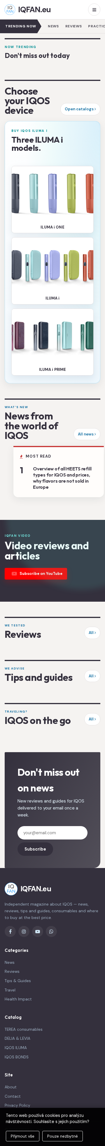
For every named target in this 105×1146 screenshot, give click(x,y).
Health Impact (18, 999)
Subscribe (35, 849)
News (53, 26)
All (91, 632)
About (11, 1087)
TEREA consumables (24, 1029)
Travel (10, 990)
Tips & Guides (18, 980)
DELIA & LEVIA (17, 1038)
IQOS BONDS (17, 1057)
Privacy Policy (17, 1105)
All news (86, 434)
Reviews (73, 26)
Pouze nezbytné (62, 1136)
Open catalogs (79, 109)
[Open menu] (94, 9)
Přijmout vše (22, 1136)
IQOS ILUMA (16, 1047)
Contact (13, 1096)
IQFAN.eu (34, 9)
